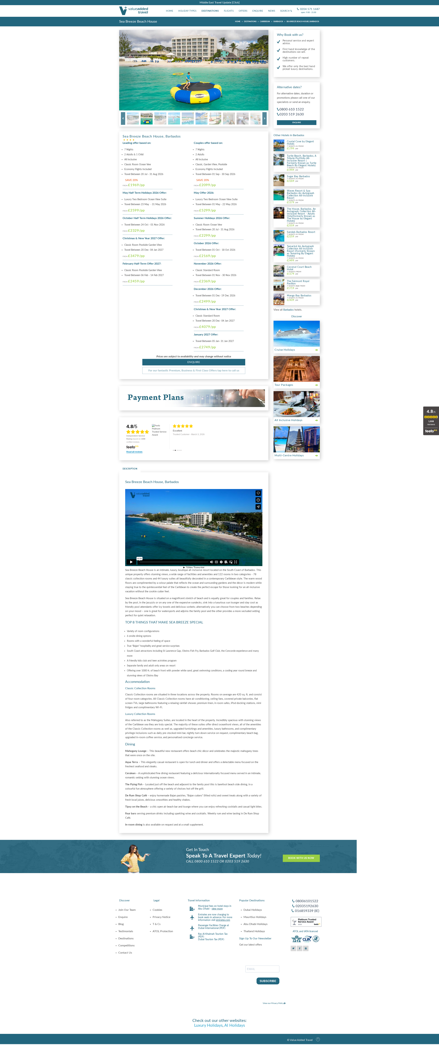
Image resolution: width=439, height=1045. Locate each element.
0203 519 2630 (292, 114)
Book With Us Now (301, 858)
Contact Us (125, 952)
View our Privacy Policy (273, 1003)
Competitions (126, 945)
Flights (229, 11)
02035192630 (307, 906)
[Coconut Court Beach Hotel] (279, 271)
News (271, 11)
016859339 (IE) (307, 911)
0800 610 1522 (292, 109)
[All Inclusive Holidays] (297, 404)
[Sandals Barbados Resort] (279, 236)
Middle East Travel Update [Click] (220, 2)
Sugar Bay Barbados (298, 176)
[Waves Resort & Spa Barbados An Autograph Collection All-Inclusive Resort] (279, 194)
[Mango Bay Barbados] (279, 299)
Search (285, 11)
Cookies (157, 910)
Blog (121, 924)
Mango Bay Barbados (299, 296)
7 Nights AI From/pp (295, 147)
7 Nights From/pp (294, 273)
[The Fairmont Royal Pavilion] (279, 285)
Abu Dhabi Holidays (256, 924)
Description (130, 469)
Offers (243, 11)
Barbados (288, 310)
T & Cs (157, 924)
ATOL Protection (163, 931)
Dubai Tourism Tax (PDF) (211, 939)
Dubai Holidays (253, 910)
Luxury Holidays (208, 1025)
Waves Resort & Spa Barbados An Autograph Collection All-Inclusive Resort (300, 194)
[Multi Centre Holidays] (297, 439)
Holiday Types (187, 11)
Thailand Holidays (254, 931)
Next (264, 118)
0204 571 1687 (308, 6)
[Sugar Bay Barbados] (279, 180)
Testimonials (125, 931)
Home (169, 11)
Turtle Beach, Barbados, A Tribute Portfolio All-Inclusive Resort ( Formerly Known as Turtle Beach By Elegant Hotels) (301, 161)
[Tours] (297, 369)
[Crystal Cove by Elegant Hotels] (279, 145)
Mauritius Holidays (255, 917)
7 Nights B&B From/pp (296, 287)
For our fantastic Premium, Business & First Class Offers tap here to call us (193, 370)
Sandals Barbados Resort (301, 232)
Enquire (257, 11)
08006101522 (307, 901)
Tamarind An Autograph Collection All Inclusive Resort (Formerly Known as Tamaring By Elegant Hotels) (301, 251)
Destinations (210, 11)
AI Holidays (234, 1025)
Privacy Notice (161, 917)
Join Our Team (127, 910)
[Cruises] (297, 334)
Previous (123, 118)
